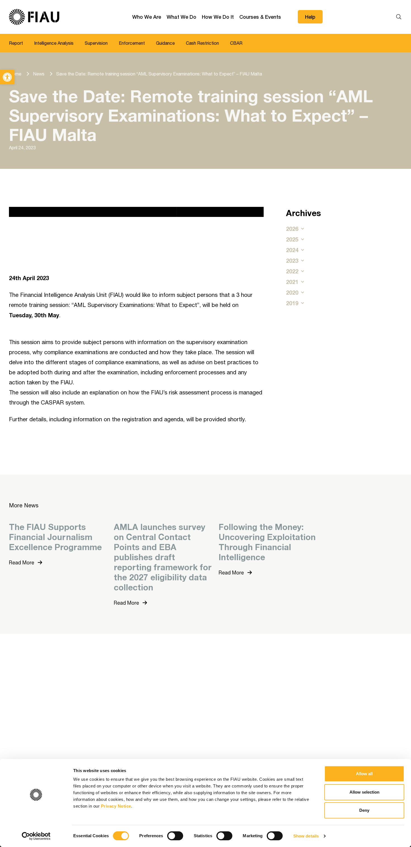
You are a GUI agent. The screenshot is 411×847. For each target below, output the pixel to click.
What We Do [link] (181, 17)
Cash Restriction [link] (202, 43)
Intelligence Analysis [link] (54, 43)
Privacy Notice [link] (116, 806)
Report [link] (16, 43)
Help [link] (310, 17)
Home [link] (15, 73)
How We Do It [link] (218, 17)
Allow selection (364, 792)
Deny (364, 810)
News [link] (38, 73)
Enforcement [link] (132, 43)
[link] (7, 77)
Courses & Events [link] (260, 17)
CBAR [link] (236, 43)
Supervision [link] (96, 43)
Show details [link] (306, 836)
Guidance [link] (165, 43)
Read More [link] (22, 563)
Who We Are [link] (146, 17)
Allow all (364, 773)
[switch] (175, 835)
